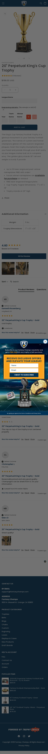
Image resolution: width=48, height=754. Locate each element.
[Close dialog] (45, 341)
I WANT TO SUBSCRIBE (24, 375)
